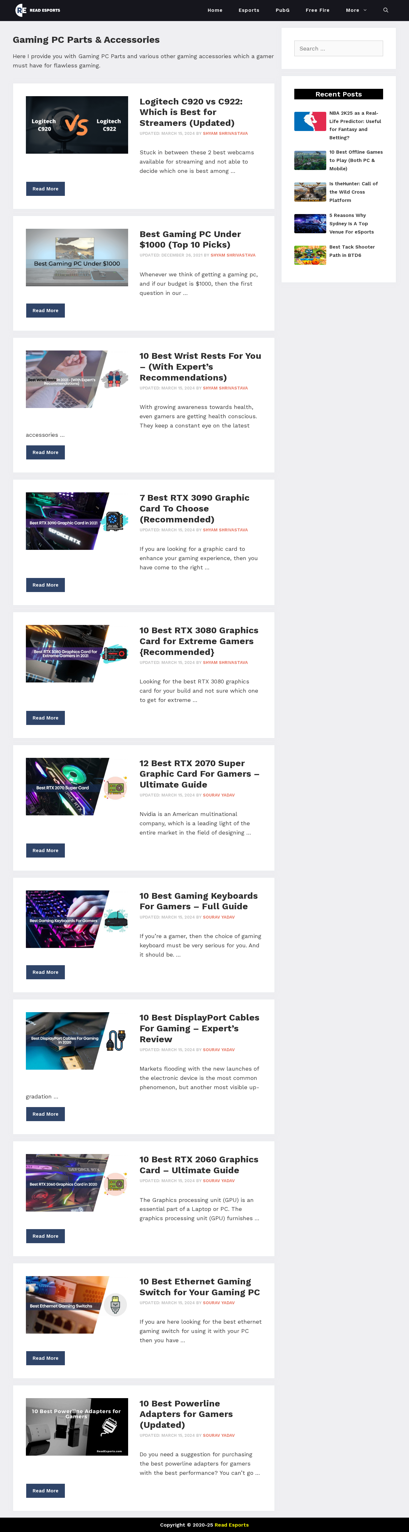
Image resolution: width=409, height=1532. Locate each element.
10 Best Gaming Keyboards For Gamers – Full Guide (199, 901)
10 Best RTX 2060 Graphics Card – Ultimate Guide (199, 1164)
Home (215, 10)
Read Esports (232, 1525)
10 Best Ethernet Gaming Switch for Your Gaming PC (200, 1286)
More (352, 10)
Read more (45, 189)
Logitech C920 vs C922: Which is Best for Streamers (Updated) (191, 112)
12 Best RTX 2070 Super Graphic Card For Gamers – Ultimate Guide (200, 774)
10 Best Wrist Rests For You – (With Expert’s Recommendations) (200, 366)
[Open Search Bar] (385, 10)
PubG (283, 10)
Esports (249, 10)
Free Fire (318, 10)
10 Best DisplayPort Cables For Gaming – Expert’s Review (199, 1028)
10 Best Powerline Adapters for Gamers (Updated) (186, 1414)
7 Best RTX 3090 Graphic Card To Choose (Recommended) (195, 508)
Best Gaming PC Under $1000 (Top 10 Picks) (190, 239)
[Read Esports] (39, 10)
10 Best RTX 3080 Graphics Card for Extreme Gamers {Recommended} (199, 641)
